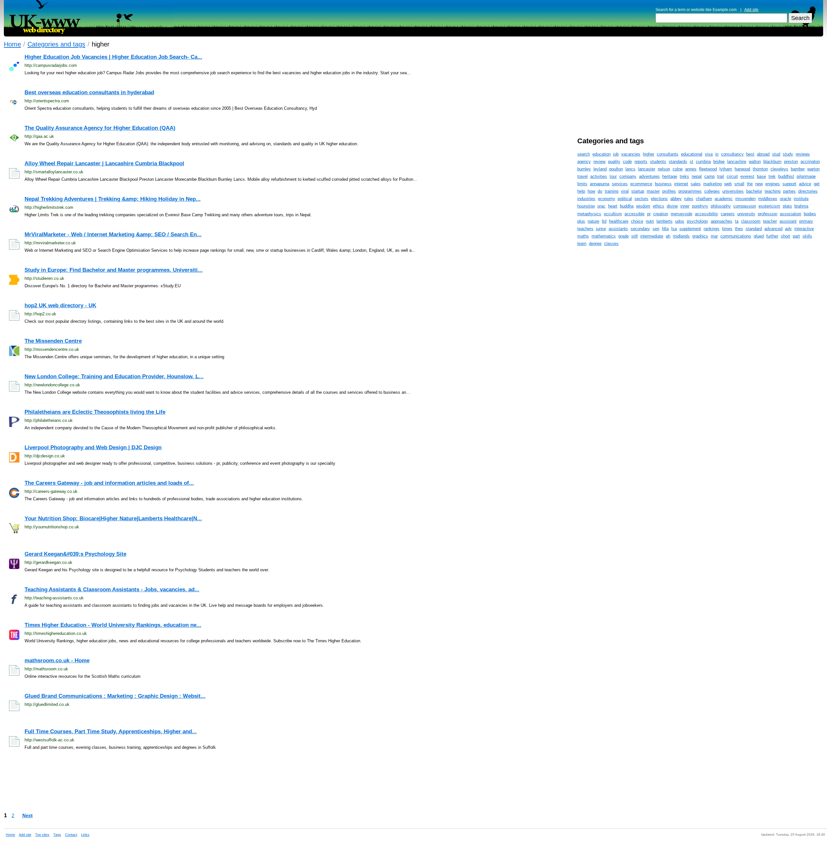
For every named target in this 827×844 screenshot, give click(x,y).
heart (612, 206)
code (627, 161)
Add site (751, 10)
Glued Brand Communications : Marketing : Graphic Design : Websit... (115, 696)
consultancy (732, 154)
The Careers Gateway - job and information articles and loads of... (109, 483)
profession (767, 213)
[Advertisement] (427, 783)
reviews (803, 154)
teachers (585, 228)
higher (648, 154)
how (591, 191)
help (581, 191)
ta (736, 221)
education (601, 154)
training (611, 191)
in (716, 154)
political (625, 198)
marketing (712, 183)
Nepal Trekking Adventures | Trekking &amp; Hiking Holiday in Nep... (113, 199)
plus (581, 221)
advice (805, 183)
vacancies (630, 154)
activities (598, 176)
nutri (650, 221)
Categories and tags (56, 44)
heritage (669, 176)
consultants (667, 154)
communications (735, 236)
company (627, 176)
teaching (772, 191)
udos (679, 221)
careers (728, 213)
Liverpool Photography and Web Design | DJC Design (93, 447)
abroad (763, 154)
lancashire (736, 161)
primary (806, 221)
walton (755, 161)
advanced (773, 228)
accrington (810, 161)
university (746, 213)
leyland (600, 169)
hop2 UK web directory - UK (60, 305)
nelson (664, 169)
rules (688, 198)
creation (660, 213)
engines (772, 183)
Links (85, 835)
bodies (810, 213)
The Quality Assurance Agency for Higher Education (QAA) (100, 128)
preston (791, 161)
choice (637, 221)
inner (684, 206)
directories (808, 191)
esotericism (769, 206)
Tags (57, 835)
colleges (712, 191)
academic (724, 198)
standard (754, 228)
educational (691, 154)
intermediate (651, 236)
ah (668, 236)
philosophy (721, 206)
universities (733, 191)
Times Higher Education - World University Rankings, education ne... (113, 625)
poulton (616, 169)
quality (614, 161)
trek (772, 176)
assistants (618, 228)
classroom (750, 221)
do (600, 191)
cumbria (703, 161)
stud (776, 154)
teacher (770, 221)
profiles (669, 191)
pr (649, 213)
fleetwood (708, 169)
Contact (71, 835)
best (750, 154)
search (583, 154)
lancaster (646, 169)
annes (690, 169)
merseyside (681, 213)
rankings (711, 228)
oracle (785, 198)
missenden (745, 198)
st (691, 161)
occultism (613, 213)
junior (601, 228)
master (653, 191)
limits (582, 183)
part (796, 236)
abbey (676, 198)
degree (595, 243)
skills (807, 236)
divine (672, 206)
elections (659, 198)
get (817, 183)
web (728, 183)
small (739, 183)
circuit (732, 176)
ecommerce (641, 183)
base (761, 176)
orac (601, 206)
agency (584, 161)
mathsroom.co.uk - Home (57, 660)
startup (637, 191)
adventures (649, 176)
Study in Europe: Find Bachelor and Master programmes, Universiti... (114, 270)
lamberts (664, 221)
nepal (697, 176)
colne (678, 169)
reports (640, 161)
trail (720, 176)
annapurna (599, 183)
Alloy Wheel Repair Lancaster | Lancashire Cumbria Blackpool (104, 163)
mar (714, 236)
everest (747, 176)
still (634, 236)
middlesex (767, 198)
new (759, 183)
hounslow (586, 206)
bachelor (754, 191)
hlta (665, 228)
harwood (742, 169)
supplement (690, 228)
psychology (697, 221)
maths (583, 236)
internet (681, 183)
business (663, 183)
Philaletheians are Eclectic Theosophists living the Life (95, 412)
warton (813, 169)
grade (623, 236)
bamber (798, 169)
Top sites (42, 835)
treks (684, 176)
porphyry (700, 206)
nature (593, 221)
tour (613, 176)
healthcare (618, 221)
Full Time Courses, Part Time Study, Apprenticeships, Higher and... (111, 731)
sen (656, 228)
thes (739, 228)
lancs (630, 169)
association (790, 213)
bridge (719, 161)
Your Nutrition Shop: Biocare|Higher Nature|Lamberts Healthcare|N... (113, 518)
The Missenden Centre (53, 341)
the (750, 183)
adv (788, 228)
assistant (788, 221)
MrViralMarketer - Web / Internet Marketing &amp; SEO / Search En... (113, 234)
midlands (681, 236)
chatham (704, 198)
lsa (674, 228)
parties (789, 191)
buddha (626, 206)
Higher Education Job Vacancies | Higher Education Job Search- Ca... (113, 57)
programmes (690, 191)
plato (787, 206)
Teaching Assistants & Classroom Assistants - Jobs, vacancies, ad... (112, 589)
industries (586, 198)
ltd (604, 221)
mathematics (603, 236)
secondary (640, 228)
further (772, 236)
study (788, 154)
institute (801, 198)
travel (582, 176)
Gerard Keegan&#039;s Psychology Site (75, 554)
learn (581, 243)
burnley (584, 169)
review (599, 161)
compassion (744, 206)
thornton (760, 169)
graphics (700, 236)
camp (709, 176)
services (620, 183)
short (785, 236)
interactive (804, 228)
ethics (658, 206)
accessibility (706, 213)
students (658, 161)
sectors (641, 198)
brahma (801, 206)
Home (12, 44)
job (616, 154)
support (789, 183)
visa (709, 154)
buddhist (786, 176)
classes (611, 243)
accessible (634, 213)
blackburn (772, 161)
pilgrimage (806, 176)
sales (696, 183)
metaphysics (589, 213)
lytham (725, 169)
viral (625, 191)
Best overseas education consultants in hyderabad (89, 92)
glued (759, 236)
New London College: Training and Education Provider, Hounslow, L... (114, 376)
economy (606, 198)
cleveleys (779, 169)
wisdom (643, 206)
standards (678, 161)
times (727, 228)
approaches (721, 221)
